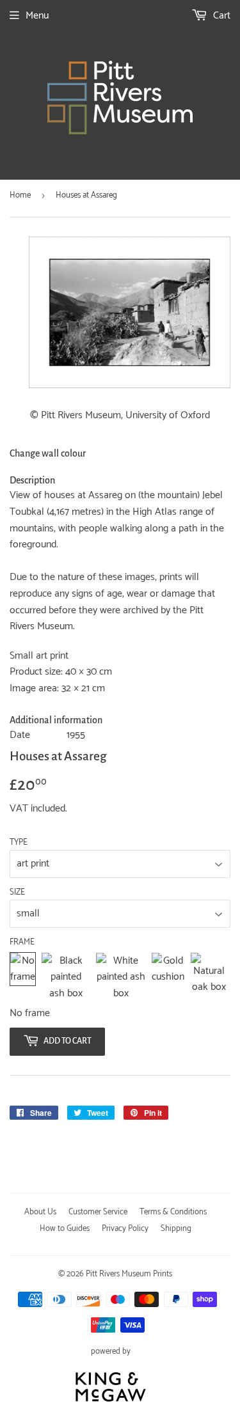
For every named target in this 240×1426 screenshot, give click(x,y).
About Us (40, 1212)
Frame (22, 942)
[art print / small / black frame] (65, 977)
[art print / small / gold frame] (168, 977)
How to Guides (65, 1228)
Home (20, 195)
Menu (37, 15)
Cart (220, 15)
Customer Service (97, 1212)
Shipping (176, 1228)
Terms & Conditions (173, 1212)
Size (17, 892)
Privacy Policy (125, 1228)
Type (19, 842)
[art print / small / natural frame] (209, 977)
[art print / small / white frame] (120, 977)
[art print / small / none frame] (23, 977)
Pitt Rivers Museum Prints (129, 1274)
